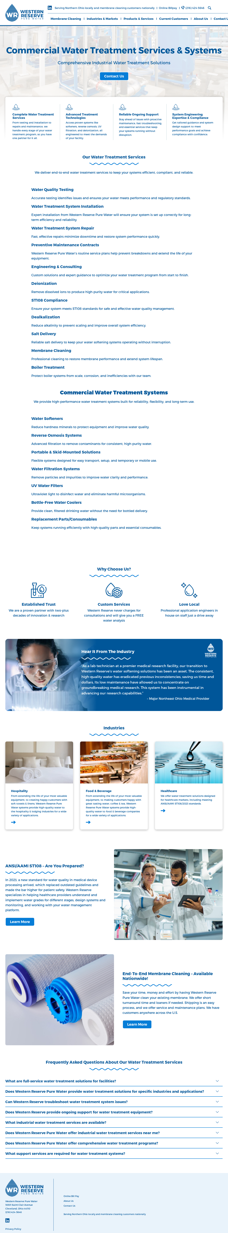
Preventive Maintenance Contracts (65, 244)
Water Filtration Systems (55, 468)
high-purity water (98, 292)
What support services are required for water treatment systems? (65, 1153)
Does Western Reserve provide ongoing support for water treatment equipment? (78, 1112)
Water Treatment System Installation (67, 206)
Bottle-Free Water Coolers (56, 502)
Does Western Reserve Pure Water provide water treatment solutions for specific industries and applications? (104, 1091)
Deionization (44, 283)
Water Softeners (47, 418)
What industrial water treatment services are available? (55, 1122)
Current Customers (173, 18)
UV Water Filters (47, 485)
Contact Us (114, 76)
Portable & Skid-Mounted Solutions (65, 452)
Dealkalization (45, 316)
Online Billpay (168, 7)
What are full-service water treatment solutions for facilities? (60, 1081)
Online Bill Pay (71, 1196)
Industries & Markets (102, 18)
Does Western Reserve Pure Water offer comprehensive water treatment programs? (81, 1143)
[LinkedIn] (50, 8)
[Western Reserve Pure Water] (24, 13)
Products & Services (139, 18)
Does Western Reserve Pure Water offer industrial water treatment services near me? (82, 1133)
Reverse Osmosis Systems (56, 435)
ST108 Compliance (49, 300)
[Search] (209, 8)
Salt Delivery (43, 333)
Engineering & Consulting (56, 266)
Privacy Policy (13, 1228)
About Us (201, 18)
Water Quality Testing (52, 189)
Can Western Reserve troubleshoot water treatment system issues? (66, 1102)
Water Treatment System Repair (62, 228)
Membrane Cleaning (66, 18)
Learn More (20, 922)
